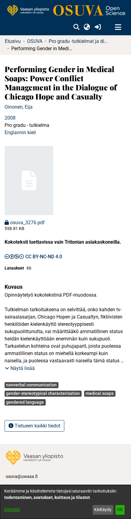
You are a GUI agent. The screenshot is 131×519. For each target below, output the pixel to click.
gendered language (25, 402)
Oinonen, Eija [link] (19, 107)
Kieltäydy (103, 509)
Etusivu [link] (13, 41)
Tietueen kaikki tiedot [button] (36, 426)
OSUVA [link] (34, 41)
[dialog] (65, 502)
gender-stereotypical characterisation (43, 393)
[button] (76, 27)
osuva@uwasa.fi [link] (22, 476)
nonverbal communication (31, 384)
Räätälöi (12, 509)
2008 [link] (10, 118)
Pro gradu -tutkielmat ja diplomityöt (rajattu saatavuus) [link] (79, 41)
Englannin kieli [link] (20, 132)
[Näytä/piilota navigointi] (117, 27)
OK (120, 509)
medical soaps (100, 393)
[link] (65, 10)
